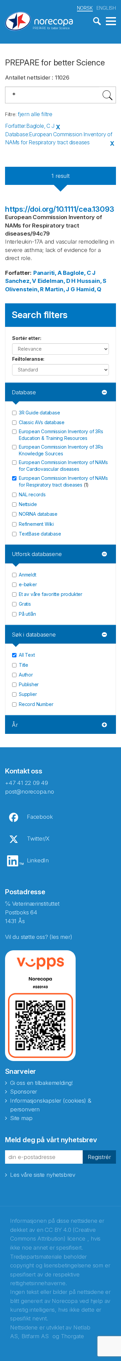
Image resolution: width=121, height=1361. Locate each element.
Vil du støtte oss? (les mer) (38, 937)
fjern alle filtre (35, 114)
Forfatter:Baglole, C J (29, 125)
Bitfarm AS (35, 1336)
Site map (21, 1118)
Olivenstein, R (24, 289)
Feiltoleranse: (28, 359)
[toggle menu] (111, 21)
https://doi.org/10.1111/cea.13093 (59, 209)
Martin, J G (60, 289)
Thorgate (72, 1336)
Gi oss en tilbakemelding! (41, 1082)
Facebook (39, 816)
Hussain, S (91, 281)
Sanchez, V (20, 281)
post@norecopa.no (29, 791)
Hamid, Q (88, 289)
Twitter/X (38, 838)
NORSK (85, 8)
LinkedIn (38, 860)
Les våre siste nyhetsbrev (42, 1174)
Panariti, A (47, 272)
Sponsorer (23, 1091)
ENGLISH (106, 8)
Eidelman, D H (57, 281)
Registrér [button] (99, 1157)
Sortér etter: (26, 338)
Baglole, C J (79, 272)
